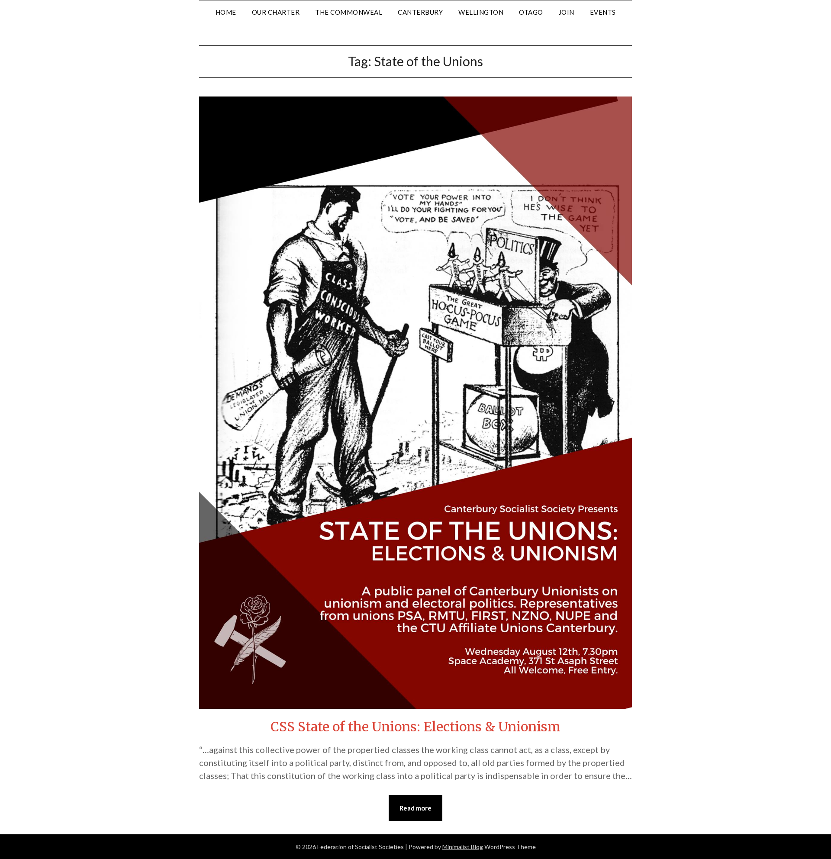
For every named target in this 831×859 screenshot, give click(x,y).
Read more (415, 808)
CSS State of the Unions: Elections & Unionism (415, 726)
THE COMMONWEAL (348, 12)
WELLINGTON (480, 12)
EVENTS (603, 12)
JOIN (566, 12)
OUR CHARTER (276, 12)
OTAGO (531, 12)
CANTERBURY (420, 12)
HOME (226, 12)
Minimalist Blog (462, 846)
